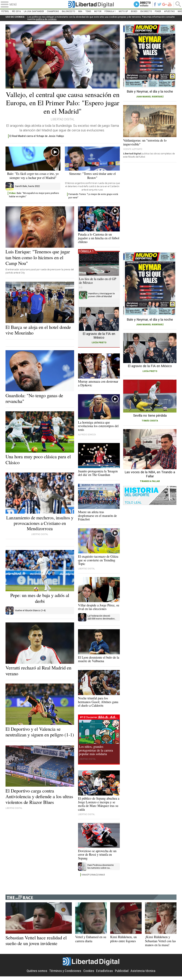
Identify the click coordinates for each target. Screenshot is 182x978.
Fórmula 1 (110, 11)
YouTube (169, 4)
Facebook (155, 4)
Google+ (164, 4)
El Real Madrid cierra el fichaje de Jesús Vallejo (36, 136)
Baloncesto (68, 11)
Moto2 (94, 874)
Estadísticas (104, 971)
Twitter (159, 4)
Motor (97, 11)
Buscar (178, 4)
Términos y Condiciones (65, 971)
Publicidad (122, 971)
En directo (146, 11)
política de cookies (46, 19)
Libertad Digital (91, 4)
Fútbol (5, 11)
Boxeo (134, 11)
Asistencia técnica (142, 971)
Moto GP (123, 11)
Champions (53, 11)
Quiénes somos (37, 971)
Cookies (88, 971)
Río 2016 (16, 11)
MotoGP (85, 874)
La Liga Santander (34, 11)
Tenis (88, 11)
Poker (158, 11)
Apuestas (169, 11)
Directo (145, 4)
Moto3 (102, 874)
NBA (80, 11)
